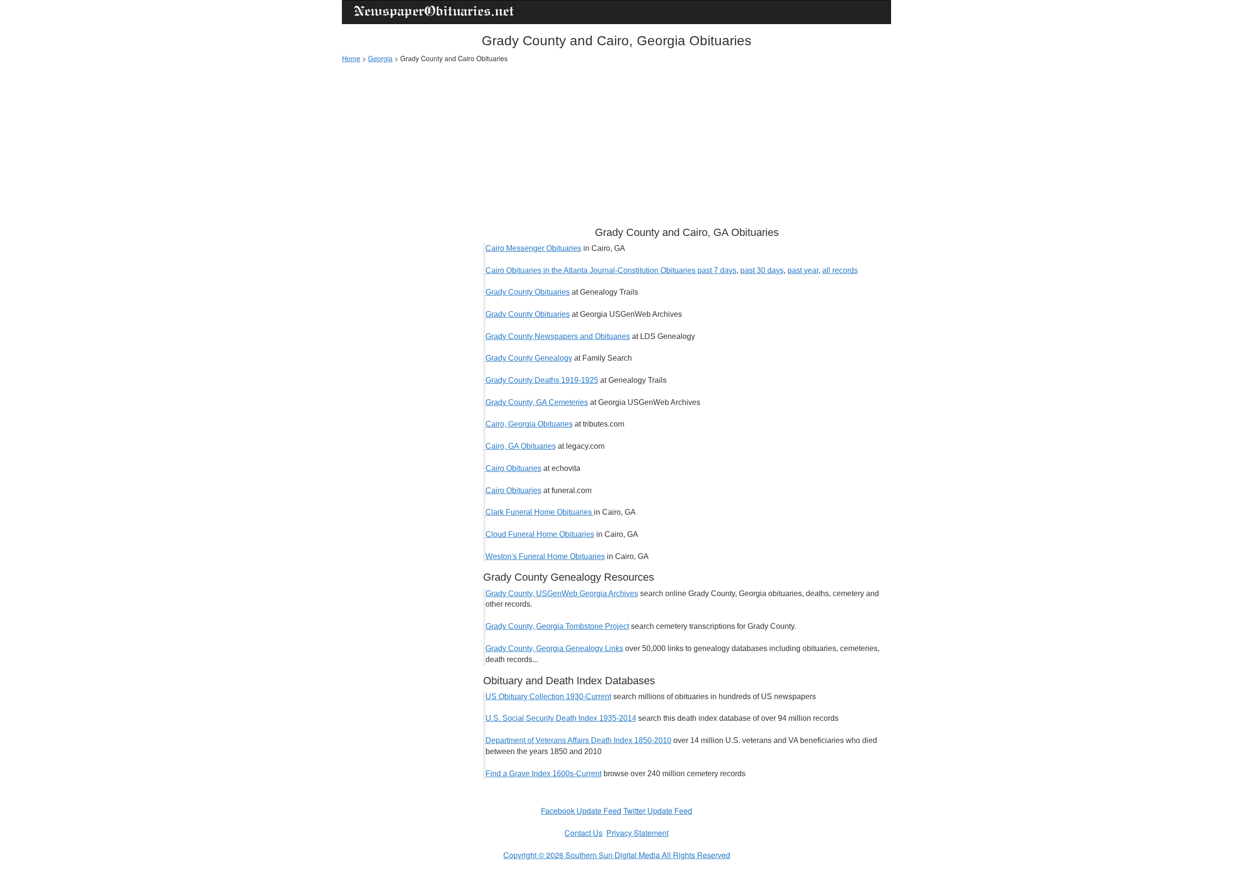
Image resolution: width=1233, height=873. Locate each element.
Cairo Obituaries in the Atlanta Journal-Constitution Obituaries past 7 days (610, 270)
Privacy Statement (637, 832)
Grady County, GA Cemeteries (536, 402)
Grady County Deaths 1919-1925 (541, 380)
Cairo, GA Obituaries (520, 446)
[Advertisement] (616, 140)
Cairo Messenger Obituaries (533, 248)
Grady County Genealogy (528, 358)
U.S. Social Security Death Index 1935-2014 (560, 718)
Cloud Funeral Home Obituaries (539, 534)
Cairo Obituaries (513, 468)
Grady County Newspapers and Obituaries (557, 336)
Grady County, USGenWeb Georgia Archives (561, 593)
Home (351, 58)
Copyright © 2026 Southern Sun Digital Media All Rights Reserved (616, 854)
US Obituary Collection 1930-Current (548, 696)
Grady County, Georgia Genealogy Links (554, 648)
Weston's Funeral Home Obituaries (545, 556)
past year (802, 270)
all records (840, 270)
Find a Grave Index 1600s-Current (543, 773)
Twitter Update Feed (657, 810)
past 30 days (762, 270)
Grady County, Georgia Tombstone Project (557, 626)
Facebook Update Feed (581, 810)
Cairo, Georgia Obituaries (529, 424)
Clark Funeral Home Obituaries (539, 512)
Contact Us (583, 832)
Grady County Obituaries (527, 292)
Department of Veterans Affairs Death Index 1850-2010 (578, 740)
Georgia (380, 58)
